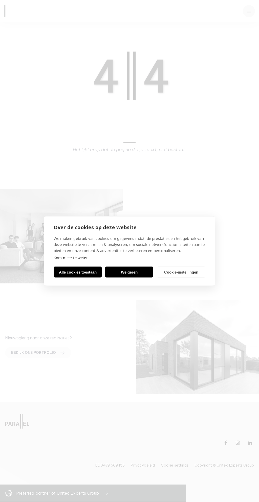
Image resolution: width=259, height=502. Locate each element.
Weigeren (129, 272)
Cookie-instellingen (181, 272)
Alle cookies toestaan (78, 272)
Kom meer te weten (71, 257)
